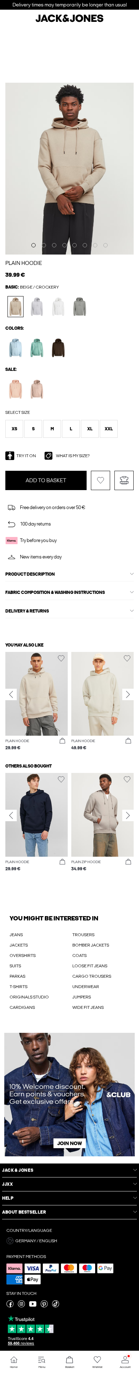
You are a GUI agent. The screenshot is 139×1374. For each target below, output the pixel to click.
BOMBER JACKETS (90, 945)
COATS (79, 955)
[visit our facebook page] (10, 1305)
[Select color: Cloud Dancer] (58, 306)
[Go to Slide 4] (64, 245)
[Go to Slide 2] (44, 245)
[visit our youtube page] (32, 1305)
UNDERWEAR (85, 986)
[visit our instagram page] (21, 1305)
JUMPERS (81, 997)
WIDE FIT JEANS (88, 1007)
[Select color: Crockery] (15, 306)
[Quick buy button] (62, 741)
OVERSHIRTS (23, 955)
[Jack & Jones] (69, 21)
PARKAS (17, 976)
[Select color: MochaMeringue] (37, 389)
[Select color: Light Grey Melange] (37, 306)
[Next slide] (128, 694)
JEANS (16, 934)
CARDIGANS (22, 1007)
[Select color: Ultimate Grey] (80, 306)
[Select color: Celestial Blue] (15, 347)
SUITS (15, 965)
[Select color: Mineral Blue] (37, 347)
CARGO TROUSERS (91, 976)
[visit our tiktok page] (55, 1305)
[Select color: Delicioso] (58, 347)
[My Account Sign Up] (69, 1094)
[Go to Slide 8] (105, 245)
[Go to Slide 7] (95, 245)
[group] (36, 701)
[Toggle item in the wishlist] (100, 480)
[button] (14, 429)
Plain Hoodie (23, 263)
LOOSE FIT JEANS (89, 965)
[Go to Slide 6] (85, 245)
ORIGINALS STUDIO (29, 997)
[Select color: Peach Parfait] (15, 389)
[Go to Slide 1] (33, 245)
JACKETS (19, 945)
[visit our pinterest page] (44, 1305)
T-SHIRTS (18, 986)
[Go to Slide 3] (54, 245)
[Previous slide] (11, 694)
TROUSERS (83, 934)
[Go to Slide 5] (74, 245)
